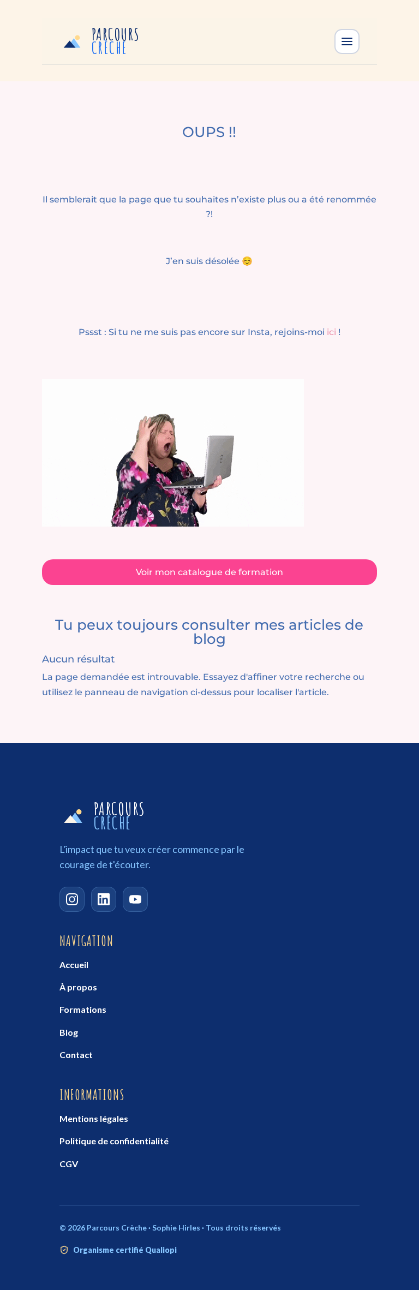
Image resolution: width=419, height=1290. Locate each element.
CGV (68, 1163)
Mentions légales (93, 1118)
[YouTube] (135, 899)
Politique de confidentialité (114, 1141)
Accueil (73, 964)
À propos (78, 987)
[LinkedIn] (103, 899)
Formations (82, 1009)
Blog (68, 1032)
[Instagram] (72, 899)
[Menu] (347, 41)
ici (331, 332)
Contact (76, 1054)
